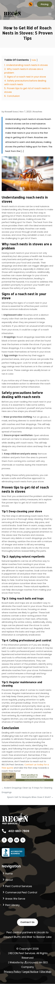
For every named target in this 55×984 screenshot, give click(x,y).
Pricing (44, 4)
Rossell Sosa (11, 111)
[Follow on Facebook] (4, 840)
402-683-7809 (25, 4)
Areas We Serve (15, 898)
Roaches (37, 111)
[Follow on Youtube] (16, 840)
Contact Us (27, 922)
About (9, 880)
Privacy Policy (12, 971)
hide (34, 60)
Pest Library (12, 905)
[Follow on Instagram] (10, 840)
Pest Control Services (18, 886)
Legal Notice (30, 971)
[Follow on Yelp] (22, 840)
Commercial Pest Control (21, 892)
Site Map (45, 971)
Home (9, 873)
